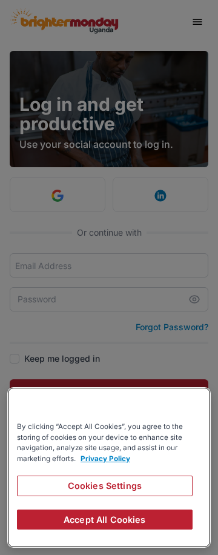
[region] (109, 467)
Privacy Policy (105, 458)
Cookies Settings (105, 485)
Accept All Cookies (105, 519)
